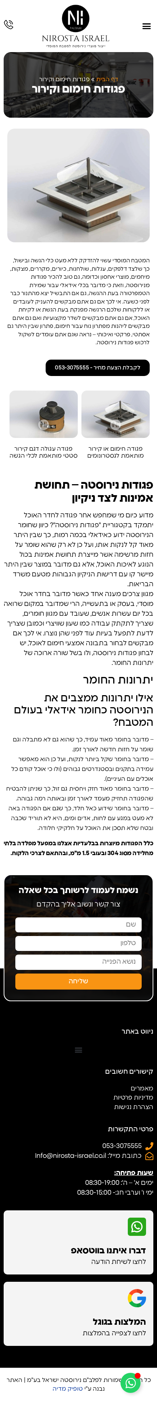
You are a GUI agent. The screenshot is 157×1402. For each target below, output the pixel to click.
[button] (147, 26)
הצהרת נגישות (133, 1107)
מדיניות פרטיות (133, 1097)
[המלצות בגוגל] (137, 1298)
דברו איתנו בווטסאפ (108, 1250)
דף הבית (107, 79)
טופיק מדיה (68, 1389)
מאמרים (142, 1088)
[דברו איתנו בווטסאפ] (137, 1227)
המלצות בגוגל (119, 1322)
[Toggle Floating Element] (130, 1383)
